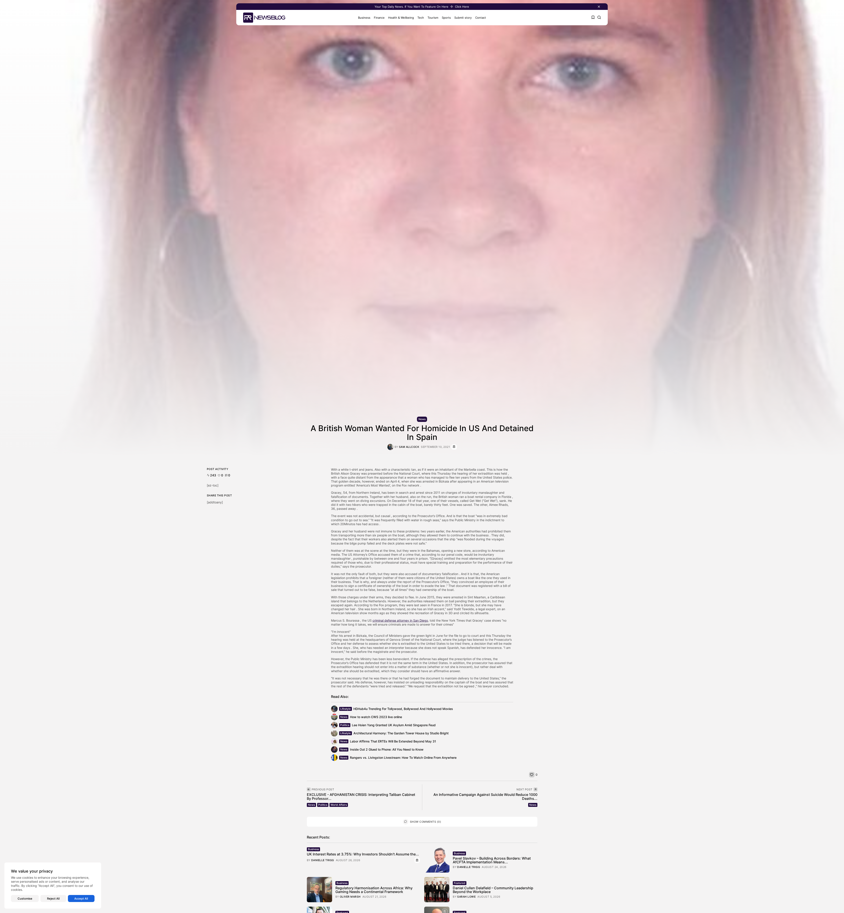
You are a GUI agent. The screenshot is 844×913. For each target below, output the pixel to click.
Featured (459, 883)
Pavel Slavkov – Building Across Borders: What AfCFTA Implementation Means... (492, 860)
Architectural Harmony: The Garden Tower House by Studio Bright (401, 733)
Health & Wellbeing (401, 17)
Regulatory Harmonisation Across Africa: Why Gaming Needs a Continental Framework (374, 890)
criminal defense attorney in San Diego (400, 620)
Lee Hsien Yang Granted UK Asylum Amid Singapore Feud (394, 725)
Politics (344, 725)
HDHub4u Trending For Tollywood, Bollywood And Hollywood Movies (403, 709)
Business (364, 17)
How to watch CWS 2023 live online (376, 717)
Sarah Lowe (466, 896)
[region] (52, 885)
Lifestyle (345, 708)
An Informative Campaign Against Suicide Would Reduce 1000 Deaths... (485, 796)
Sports (446, 17)
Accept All (81, 898)
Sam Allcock (409, 447)
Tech (420, 17)
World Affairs (339, 804)
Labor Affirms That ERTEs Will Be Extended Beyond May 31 (393, 741)
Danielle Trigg (322, 860)
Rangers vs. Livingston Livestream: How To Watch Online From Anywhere (403, 757)
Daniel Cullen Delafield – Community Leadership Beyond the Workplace (493, 890)
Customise (25, 898)
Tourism (432, 17)
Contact (480, 17)
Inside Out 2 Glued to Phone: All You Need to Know (387, 749)
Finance (379, 17)
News (422, 419)
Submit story (463, 17)
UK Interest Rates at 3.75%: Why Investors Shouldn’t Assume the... (363, 854)
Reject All (53, 898)
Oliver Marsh (350, 896)
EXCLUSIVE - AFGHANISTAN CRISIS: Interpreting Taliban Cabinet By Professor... (361, 796)
